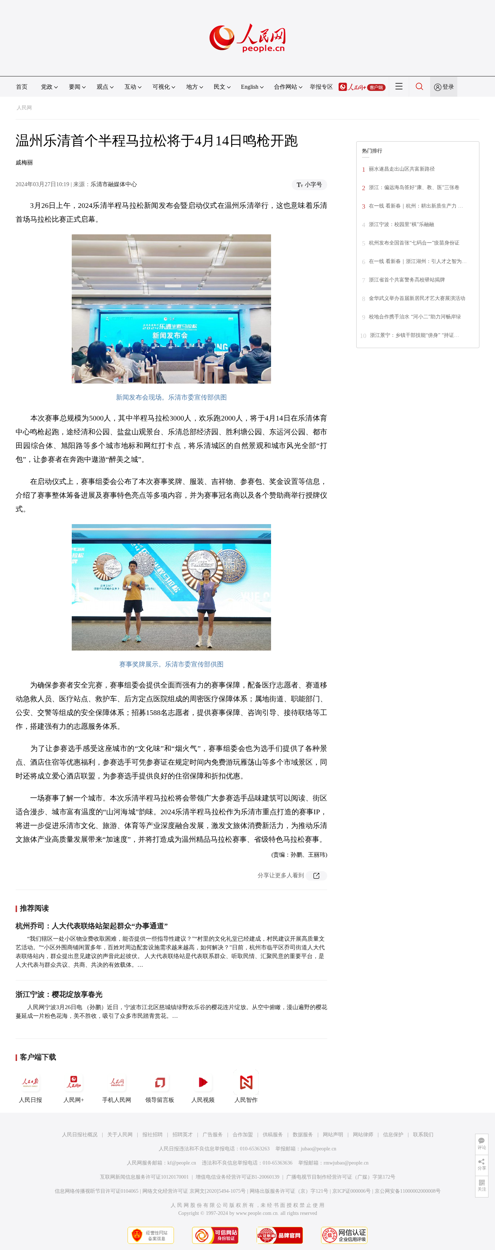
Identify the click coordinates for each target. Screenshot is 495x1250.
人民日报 (30, 1100)
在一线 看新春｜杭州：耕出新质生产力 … (416, 206)
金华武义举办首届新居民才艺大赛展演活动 (417, 298)
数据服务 (303, 1134)
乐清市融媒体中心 (114, 184)
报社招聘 (152, 1134)
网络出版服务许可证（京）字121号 (289, 1191)
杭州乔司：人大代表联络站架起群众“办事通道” (92, 926)
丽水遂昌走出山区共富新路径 (402, 169)
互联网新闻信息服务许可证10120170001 (144, 1177)
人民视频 (203, 1100)
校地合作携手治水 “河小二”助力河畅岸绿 (415, 316)
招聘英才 (182, 1134)
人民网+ (73, 1100)
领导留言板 (159, 1100)
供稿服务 (273, 1134)
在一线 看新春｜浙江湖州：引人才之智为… (418, 261)
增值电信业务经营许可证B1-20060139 (237, 1177)
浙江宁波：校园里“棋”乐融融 (401, 224)
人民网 (24, 107)
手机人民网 (116, 1100)
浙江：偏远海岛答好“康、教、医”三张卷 (414, 187)
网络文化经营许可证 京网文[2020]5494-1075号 (194, 1191)
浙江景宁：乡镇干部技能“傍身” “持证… (414, 335)
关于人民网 (120, 1134)
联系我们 (423, 1134)
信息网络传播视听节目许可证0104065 (96, 1191)
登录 (448, 87)
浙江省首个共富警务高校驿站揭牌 (407, 280)
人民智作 (246, 1100)
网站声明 (333, 1134)
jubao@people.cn (318, 1148)
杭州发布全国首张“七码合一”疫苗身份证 (414, 243)
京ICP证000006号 (351, 1191)
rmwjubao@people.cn (346, 1163)
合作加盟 (243, 1134)
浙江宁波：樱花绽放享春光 (59, 994)
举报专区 (321, 87)
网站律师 (363, 1134)
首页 (22, 87)
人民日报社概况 (79, 1134)
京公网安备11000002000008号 (408, 1191)
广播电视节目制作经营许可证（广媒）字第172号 (340, 1177)
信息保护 (393, 1134)
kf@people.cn (181, 1163)
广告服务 (213, 1134)
